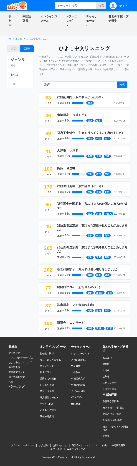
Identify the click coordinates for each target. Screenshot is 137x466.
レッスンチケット (80, 353)
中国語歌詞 (14, 367)
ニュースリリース (76, 448)
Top (9, 38)
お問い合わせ (60, 445)
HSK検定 (76, 403)
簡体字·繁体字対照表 (113, 407)
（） (80, 97)
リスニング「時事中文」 (21, 357)
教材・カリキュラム (50, 359)
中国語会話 (14, 352)
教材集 (18, 38)
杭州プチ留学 (109, 382)
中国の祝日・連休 (112, 414)
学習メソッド (47, 366)
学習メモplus (47, 403)
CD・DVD (76, 397)
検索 (101, 5)
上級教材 (75, 372)
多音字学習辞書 (111, 401)
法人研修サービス (49, 397)
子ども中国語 (78, 391)
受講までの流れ (48, 378)
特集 (11, 382)
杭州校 (106, 376)
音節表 (106, 436)
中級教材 (75, 366)
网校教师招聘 (47, 416)
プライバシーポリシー (22, 445)
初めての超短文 (17, 377)
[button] (11, 23)
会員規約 (43, 445)
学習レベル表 (47, 391)
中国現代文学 (78, 378)
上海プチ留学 (109, 389)
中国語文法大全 (17, 372)
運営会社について (81, 445)
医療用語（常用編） (113, 420)
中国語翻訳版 (78, 385)
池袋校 (106, 364)
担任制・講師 (47, 353)
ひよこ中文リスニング (20, 362)
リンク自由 (101, 445)
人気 (14, 48)
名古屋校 (107, 357)
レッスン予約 (47, 385)
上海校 (106, 370)
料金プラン (46, 372)
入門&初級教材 (79, 359)
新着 (27, 48)
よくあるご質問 (48, 410)
